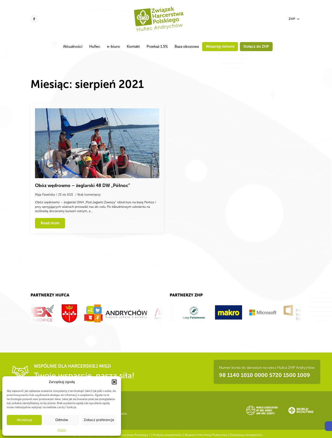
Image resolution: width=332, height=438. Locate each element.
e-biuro (113, 46)
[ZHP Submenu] (298, 19)
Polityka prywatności (167, 435)
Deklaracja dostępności (246, 435)
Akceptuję (24, 420)
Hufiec (94, 46)
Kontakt (133, 46)
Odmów (61, 420)
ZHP (292, 19)
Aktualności (72, 46)
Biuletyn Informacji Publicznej (206, 435)
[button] (328, 426)
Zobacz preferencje (99, 420)
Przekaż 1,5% (157, 46)
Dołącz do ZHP (256, 46)
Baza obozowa (187, 46)
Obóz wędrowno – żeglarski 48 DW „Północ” (82, 185)
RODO (62, 430)
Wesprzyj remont (220, 46)
